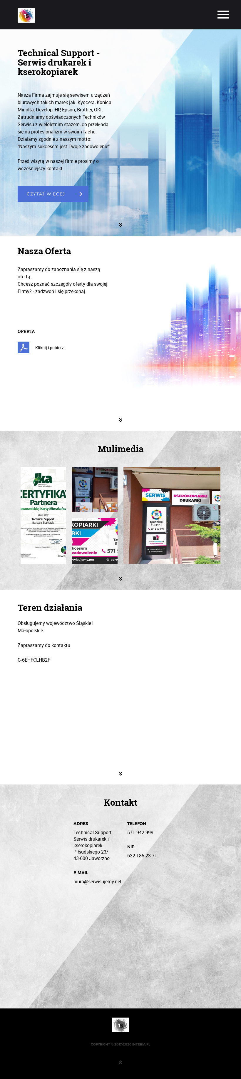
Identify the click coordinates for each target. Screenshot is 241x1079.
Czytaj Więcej (46, 193)
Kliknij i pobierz (49, 347)
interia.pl (141, 1044)
